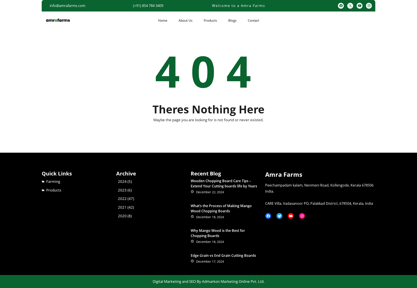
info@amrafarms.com (67, 5)
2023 (122, 190)
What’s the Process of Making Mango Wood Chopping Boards (221, 208)
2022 (122, 198)
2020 (122, 215)
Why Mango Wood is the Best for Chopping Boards (218, 233)
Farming (53, 181)
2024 (122, 181)
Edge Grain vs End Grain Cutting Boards (223, 255)
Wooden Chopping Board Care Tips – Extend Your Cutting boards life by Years (224, 183)
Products (53, 190)
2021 (122, 207)
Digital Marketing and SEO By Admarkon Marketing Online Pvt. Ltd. (209, 281)
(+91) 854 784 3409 (148, 5)
